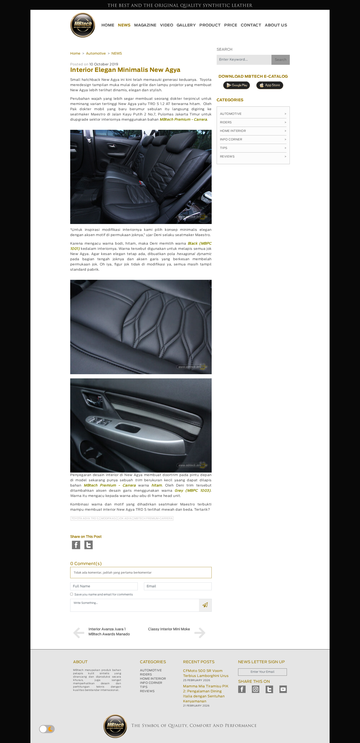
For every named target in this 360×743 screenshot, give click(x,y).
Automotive (96, 53)
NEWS (124, 25)
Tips (253, 148)
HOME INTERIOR (153, 678)
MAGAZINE (145, 25)
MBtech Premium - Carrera (183, 119)
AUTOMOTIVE (151, 670)
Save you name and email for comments (103, 594)
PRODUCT (210, 25)
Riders (253, 122)
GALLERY (186, 25)
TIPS (144, 687)
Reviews (253, 156)
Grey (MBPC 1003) (193, 490)
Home (75, 53)
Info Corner (253, 139)
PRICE (230, 25)
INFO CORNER (151, 683)
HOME (107, 25)
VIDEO (166, 25)
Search (280, 59)
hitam (156, 485)
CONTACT (251, 25)
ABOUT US (276, 25)
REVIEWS (147, 691)
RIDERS (146, 674)
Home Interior (253, 131)
